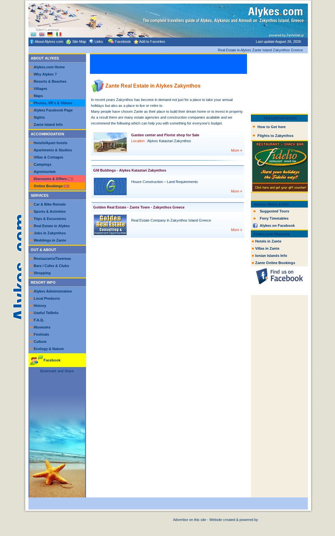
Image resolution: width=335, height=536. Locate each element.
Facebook (123, 41)
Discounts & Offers (50, 179)
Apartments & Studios (53, 150)
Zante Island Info (48, 124)
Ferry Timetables (274, 218)
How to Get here (271, 127)
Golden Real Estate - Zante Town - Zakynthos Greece (139, 207)
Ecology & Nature (49, 349)
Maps (38, 96)
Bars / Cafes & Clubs (51, 266)
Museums (42, 327)
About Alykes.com (49, 41)
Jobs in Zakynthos (50, 233)
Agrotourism (45, 172)
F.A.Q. (39, 320)
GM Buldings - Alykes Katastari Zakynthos (129, 170)
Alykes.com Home (49, 67)
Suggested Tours (274, 211)
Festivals (41, 334)
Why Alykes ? (45, 74)
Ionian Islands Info (271, 256)
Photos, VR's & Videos (53, 103)
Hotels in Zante (268, 241)
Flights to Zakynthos (275, 136)
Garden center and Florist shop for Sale (165, 135)
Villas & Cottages (48, 157)
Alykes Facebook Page (53, 110)
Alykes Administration (53, 291)
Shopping (42, 273)
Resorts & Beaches (50, 81)
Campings (42, 164)
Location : (139, 141)
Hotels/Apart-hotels (50, 143)
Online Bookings (48, 186)
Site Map (79, 41)
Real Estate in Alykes (52, 226)
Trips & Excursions (50, 219)
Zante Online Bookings (275, 263)
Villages (40, 89)
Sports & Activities (50, 211)
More (235, 150)
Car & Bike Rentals (50, 204)
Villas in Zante (267, 248)
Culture (40, 341)
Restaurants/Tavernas (52, 258)
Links (99, 41)
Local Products (47, 298)
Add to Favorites (152, 41)
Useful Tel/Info (46, 313)
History (40, 306)
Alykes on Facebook (277, 225)
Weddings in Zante (50, 240)
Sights (39, 117)
